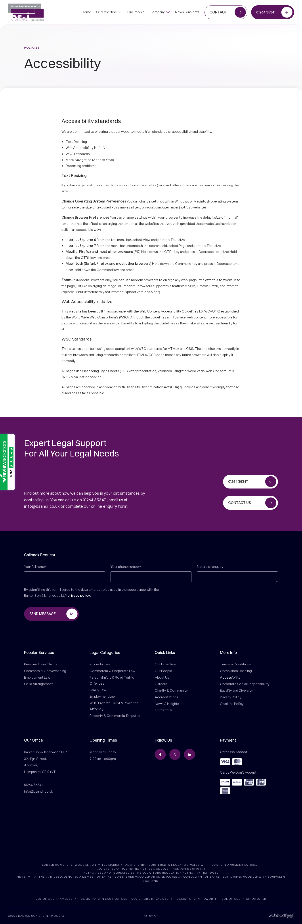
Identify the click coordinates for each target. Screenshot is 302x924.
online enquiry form (109, 506)
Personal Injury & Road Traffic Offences (112, 680)
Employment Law (37, 677)
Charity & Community (171, 690)
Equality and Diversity (236, 690)
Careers (161, 684)
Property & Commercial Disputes (115, 715)
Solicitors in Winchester (244, 898)
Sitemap (151, 915)
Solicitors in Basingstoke (104, 898)
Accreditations (166, 697)
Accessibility (230, 677)
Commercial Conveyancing (45, 670)
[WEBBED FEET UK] (281, 915)
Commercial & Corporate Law (112, 670)
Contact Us (163, 710)
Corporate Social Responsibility (245, 684)
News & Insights (167, 703)
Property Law (100, 664)
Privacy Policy (230, 697)
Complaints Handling (236, 670)
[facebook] (160, 754)
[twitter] (174, 754)
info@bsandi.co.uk (42, 506)
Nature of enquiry (210, 566)
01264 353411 (95, 499)
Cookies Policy (232, 703)
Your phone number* (126, 566)
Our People (163, 670)
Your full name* (35, 566)
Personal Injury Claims (40, 664)
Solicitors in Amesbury (56, 898)
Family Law (98, 690)
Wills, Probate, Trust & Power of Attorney (114, 706)
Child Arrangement (38, 684)
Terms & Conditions (235, 664)
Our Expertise (165, 664)
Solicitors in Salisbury (152, 898)
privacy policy (78, 595)
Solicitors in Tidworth (197, 898)
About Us (162, 677)
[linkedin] (189, 754)
